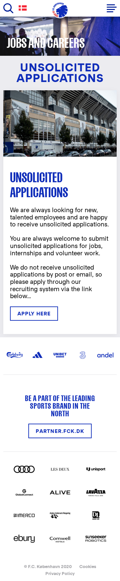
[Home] (60, 10)
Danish (24, 8)
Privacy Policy (60, 573)
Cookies (87, 566)
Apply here (34, 313)
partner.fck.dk (60, 431)
